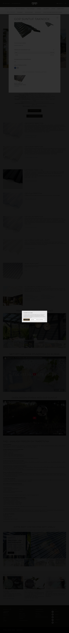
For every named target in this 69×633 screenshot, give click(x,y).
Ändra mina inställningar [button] (39, 319)
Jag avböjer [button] (32, 319)
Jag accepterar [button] (26, 319)
